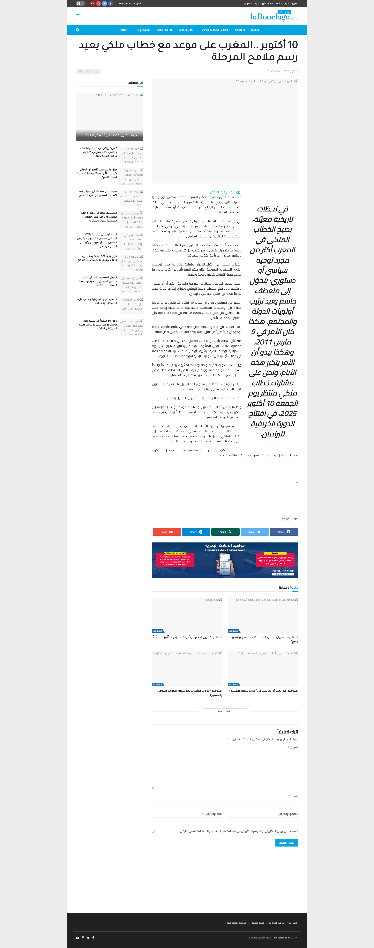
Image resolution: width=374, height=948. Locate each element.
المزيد (124, 29)
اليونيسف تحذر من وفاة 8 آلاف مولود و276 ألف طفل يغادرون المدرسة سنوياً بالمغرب (99, 217)
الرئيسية (255, 29)
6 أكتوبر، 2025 (291, 71)
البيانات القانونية (282, 3)
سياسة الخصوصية (251, 3)
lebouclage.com (281, 937)
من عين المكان (164, 29)
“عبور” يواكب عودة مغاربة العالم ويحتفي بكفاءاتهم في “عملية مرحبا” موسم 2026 (98, 152)
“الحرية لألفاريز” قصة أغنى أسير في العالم (113, 135)
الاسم (293, 796)
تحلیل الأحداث (186, 29)
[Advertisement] (187, 877)
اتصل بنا (294, 3)
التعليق (293, 747)
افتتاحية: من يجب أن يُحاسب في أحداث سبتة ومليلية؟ (263, 691)
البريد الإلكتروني (212, 814)
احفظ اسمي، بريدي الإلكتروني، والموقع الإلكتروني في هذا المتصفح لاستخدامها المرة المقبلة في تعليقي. (238, 831)
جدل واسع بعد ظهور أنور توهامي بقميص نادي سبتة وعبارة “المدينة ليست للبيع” (97, 173)
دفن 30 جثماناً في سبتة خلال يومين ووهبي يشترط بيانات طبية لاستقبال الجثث (98, 325)
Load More (225, 711)
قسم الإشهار (267, 3)
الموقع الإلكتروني (288, 814)
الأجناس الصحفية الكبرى (215, 29)
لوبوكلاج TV (143, 29)
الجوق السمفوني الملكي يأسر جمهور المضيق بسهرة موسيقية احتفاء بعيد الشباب (98, 281)
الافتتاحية (240, 29)
